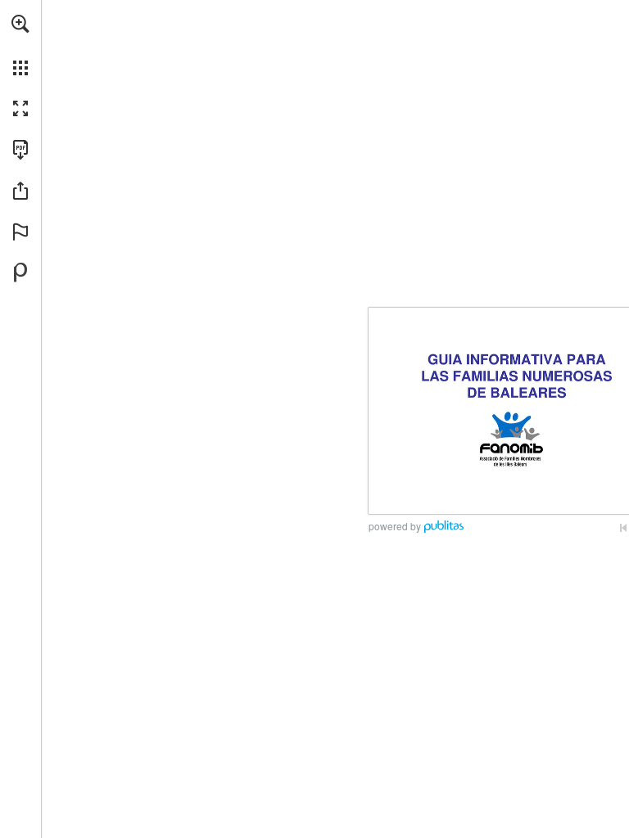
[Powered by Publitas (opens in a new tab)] (20, 272)
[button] (20, 23)
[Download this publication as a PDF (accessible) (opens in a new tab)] (20, 149)
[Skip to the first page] (623, 528)
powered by (395, 526)
